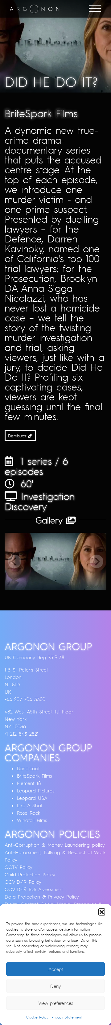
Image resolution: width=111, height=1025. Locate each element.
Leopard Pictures (35, 790)
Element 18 (29, 783)
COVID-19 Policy (23, 882)
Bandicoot (28, 768)
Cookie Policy (37, 1017)
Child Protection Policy (30, 874)
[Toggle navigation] (94, 9)
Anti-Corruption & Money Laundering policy (55, 845)
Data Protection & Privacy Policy (42, 897)
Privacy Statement (66, 1017)
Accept (55, 969)
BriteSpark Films (34, 776)
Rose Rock (28, 813)
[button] (102, 912)
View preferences (55, 1003)
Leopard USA (32, 798)
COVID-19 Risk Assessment (34, 889)
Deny (55, 986)
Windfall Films (32, 820)
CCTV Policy (18, 867)
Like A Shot (30, 805)
